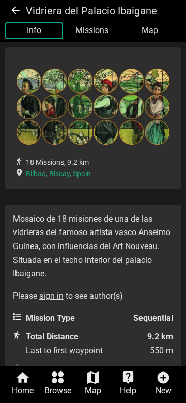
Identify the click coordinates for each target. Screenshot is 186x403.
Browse (57, 390)
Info (34, 30)
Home (23, 390)
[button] (93, 106)
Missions (92, 30)
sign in (51, 296)
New (164, 390)
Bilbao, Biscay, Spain (58, 173)
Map (150, 30)
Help (128, 390)
